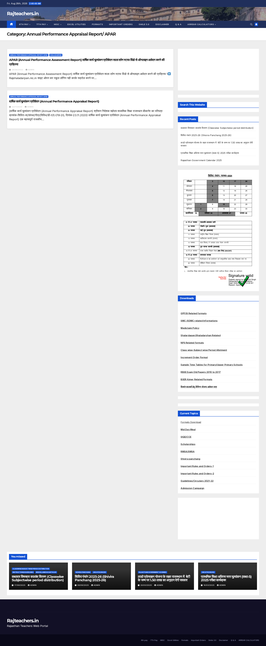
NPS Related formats (192, 342)
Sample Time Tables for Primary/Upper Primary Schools (211, 364)
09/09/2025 (83, 585)
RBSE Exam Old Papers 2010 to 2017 (201, 372)
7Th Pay (41, 24)
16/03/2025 (209, 585)
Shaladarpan (56, 55)
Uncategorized (99, 572)
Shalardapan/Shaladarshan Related (200, 335)
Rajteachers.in (23, 13)
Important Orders (121, 24)
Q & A (178, 24)
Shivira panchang (190, 458)
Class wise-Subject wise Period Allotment (204, 350)
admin (31, 70)
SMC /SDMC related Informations (199, 320)
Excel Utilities (76, 24)
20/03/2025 (146, 585)
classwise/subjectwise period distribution (31, 569)
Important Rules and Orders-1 (197, 466)
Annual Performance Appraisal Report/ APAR (29, 55)
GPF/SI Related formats (193, 313)
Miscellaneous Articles (46, 572)
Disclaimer (162, 24)
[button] (251, 24)
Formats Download (191, 422)
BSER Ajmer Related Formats (196, 379)
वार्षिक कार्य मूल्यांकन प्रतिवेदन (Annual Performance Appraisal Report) (54, 101)
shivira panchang (83, 572)
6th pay (24, 24)
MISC (57, 24)
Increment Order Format (194, 357)
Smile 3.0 (144, 24)
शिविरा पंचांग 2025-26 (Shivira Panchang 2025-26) (206, 135)
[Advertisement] (218, 69)
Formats (97, 24)
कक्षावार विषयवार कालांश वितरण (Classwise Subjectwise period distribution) (217, 128)
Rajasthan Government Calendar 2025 (201, 160)
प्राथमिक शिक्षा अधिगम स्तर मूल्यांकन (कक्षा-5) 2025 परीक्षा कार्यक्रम (210, 153)
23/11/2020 (17, 107)
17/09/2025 (20, 585)
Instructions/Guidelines (23, 572)
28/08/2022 (18, 70)
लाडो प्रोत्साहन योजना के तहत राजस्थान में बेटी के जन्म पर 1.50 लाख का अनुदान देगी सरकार (164, 578)
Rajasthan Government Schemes (152, 572)
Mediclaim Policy (190, 328)
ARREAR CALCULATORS (201, 24)
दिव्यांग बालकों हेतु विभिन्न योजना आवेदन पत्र (199, 386)
